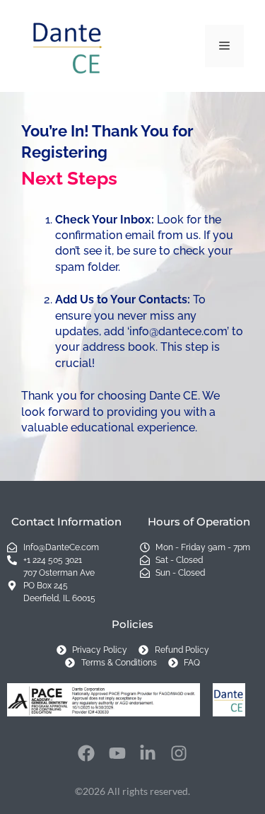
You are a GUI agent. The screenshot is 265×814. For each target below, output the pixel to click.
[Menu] (224, 46)
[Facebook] (86, 753)
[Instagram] (179, 753)
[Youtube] (117, 753)
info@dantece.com (178, 331)
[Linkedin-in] (148, 753)
